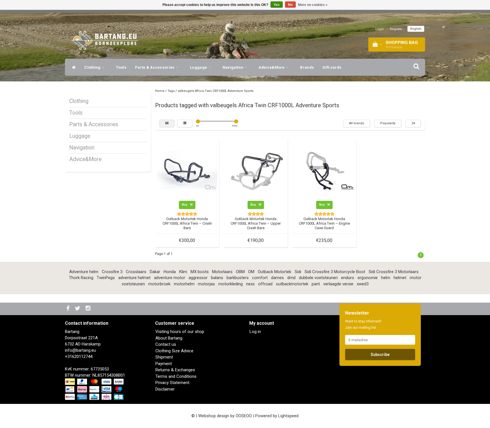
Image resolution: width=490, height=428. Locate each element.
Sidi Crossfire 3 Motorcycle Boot (335, 271)
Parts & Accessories (155, 67)
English (415, 29)
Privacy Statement (172, 382)
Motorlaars (222, 271)
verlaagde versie (338, 283)
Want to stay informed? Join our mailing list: (363, 324)
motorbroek (159, 283)
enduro (347, 277)
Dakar (155, 271)
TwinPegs (106, 277)
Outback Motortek (274, 271)
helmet (400, 277)
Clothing (93, 67)
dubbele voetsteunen (318, 277)
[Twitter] (78, 308)
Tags (171, 91)
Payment (163, 363)
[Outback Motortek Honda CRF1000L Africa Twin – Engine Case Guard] (324, 170)
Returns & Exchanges (175, 369)
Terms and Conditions (176, 376)
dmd (291, 277)
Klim (183, 271)
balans (217, 277)
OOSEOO (244, 415)
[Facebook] (68, 308)
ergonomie (368, 277)
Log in (255, 331)
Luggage (199, 67)
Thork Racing (81, 277)
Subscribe (380, 354)
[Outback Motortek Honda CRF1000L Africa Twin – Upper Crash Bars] (256, 170)
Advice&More (272, 67)
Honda (170, 271)
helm (385, 277)
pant (316, 283)
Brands (307, 67)
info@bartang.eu (80, 350)
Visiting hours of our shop (179, 331)
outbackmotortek (292, 283)
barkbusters (238, 277)
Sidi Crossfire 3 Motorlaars (394, 271)
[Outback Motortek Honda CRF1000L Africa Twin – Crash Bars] (187, 170)
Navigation (233, 67)
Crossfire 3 (112, 271)
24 (413, 123)
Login (379, 29)
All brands (356, 123)
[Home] (72, 67)
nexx (250, 283)
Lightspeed (288, 415)
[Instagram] (89, 308)
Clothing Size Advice (174, 350)
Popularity (387, 123)
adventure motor (169, 277)
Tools (121, 67)
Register (396, 29)
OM (251, 271)
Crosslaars (136, 271)
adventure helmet (134, 277)
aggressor (198, 277)
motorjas (206, 283)
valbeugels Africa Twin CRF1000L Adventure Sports (216, 91)
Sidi (298, 271)
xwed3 (363, 283)
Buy (185, 204)
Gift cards (331, 67)
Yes (277, 5)
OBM (240, 271)
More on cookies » (313, 5)
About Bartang (168, 338)
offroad (265, 283)
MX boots (200, 271)
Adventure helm (83, 271)
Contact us (165, 344)
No (290, 5)
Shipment (164, 357)
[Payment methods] (95, 389)
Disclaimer (165, 389)
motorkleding (230, 283)
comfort (260, 277)
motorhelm (184, 283)
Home (159, 91)
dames (277, 277)
